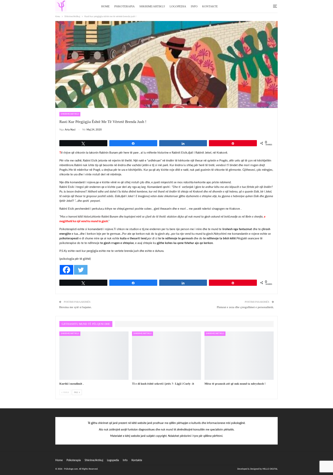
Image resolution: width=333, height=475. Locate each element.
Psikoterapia (124, 6)
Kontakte (210, 6)
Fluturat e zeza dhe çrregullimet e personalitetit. (245, 307)
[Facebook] (66, 270)
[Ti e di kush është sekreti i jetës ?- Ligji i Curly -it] (166, 355)
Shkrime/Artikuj (152, 6)
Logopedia (178, 6)
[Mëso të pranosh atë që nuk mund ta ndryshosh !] (239, 355)
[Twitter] (80, 270)
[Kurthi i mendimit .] (94, 355)
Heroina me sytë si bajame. (75, 307)
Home (105, 6)
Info (194, 6)
